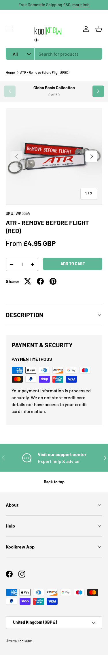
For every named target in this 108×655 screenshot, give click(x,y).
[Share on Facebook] (40, 281)
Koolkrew (25, 641)
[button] (98, 29)
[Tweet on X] (27, 281)
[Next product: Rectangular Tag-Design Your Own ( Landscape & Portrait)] (98, 91)
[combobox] (54, 54)
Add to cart (72, 263)
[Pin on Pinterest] (53, 281)
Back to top (54, 481)
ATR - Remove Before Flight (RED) (44, 72)
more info (81, 4)
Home (10, 72)
